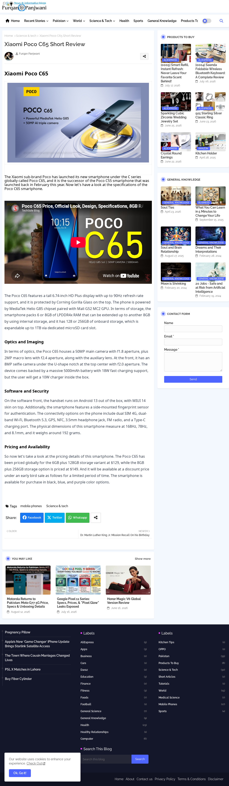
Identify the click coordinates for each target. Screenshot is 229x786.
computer (114, 738)
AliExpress (114, 642)
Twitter (57, 517)
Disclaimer (215, 779)
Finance (114, 683)
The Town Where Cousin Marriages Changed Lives (37, 658)
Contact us (145, 779)
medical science (192, 697)
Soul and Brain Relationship (171, 249)
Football (114, 704)
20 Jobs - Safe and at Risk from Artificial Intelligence (210, 287)
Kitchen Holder (206, 153)
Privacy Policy (165, 779)
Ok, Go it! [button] (19, 773)
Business (114, 656)
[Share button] (96, 518)
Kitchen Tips (192, 642)
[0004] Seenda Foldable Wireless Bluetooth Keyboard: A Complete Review (210, 71)
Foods (114, 697)
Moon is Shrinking (173, 283)
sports (192, 711)
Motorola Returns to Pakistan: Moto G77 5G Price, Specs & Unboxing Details (28, 602)
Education (114, 676)
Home (15, 21)
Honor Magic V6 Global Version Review (124, 600)
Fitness (114, 690)
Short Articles (192, 676)
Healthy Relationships (114, 732)
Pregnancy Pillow (17, 632)
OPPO (192, 649)
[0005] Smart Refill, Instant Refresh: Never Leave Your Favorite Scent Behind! (175, 73)
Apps (114, 649)
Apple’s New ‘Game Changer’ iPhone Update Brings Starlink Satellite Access (37, 644)
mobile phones (31, 506)
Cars (114, 663)
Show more (143, 558)
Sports (138, 21)
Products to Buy (192, 663)
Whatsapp (80, 517)
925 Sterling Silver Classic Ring (208, 115)
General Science (114, 711)
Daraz (114, 669)
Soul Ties (167, 207)
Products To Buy (193, 21)
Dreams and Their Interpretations (208, 249)
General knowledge (114, 718)
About (130, 779)
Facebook (34, 517)
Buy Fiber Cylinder (18, 679)
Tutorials (192, 683)
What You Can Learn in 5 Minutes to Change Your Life (210, 211)
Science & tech (100, 21)
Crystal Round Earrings (171, 155)
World (77, 21)
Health (124, 21)
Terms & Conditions (192, 779)
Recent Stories (34, 21)
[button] (221, 20)
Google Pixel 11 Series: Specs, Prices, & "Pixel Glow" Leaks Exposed (78, 602)
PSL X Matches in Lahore (22, 669)
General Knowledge (162, 21)
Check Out (34, 763)
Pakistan (59, 21)
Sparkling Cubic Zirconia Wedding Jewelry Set (174, 117)
